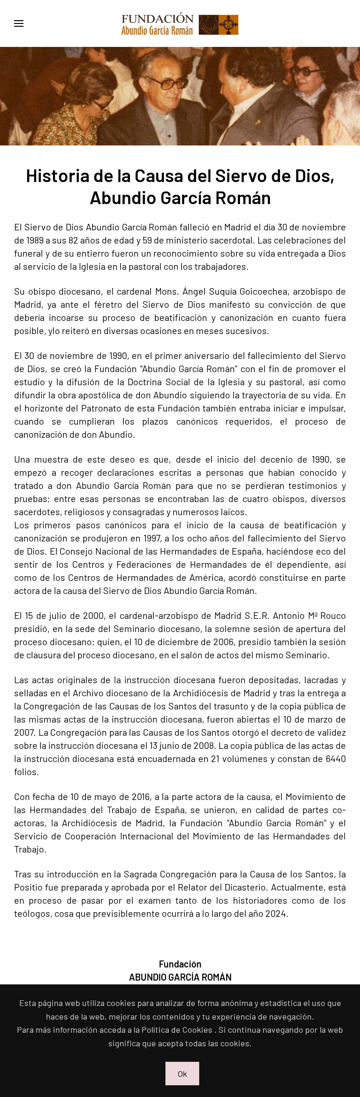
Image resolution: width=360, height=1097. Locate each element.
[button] (18, 23)
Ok (182, 1073)
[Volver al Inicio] (180, 23)
